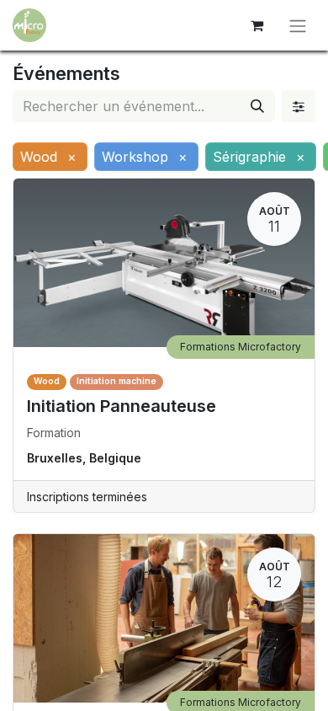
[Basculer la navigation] (297, 25)
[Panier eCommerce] (256, 25)
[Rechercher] (257, 106)
